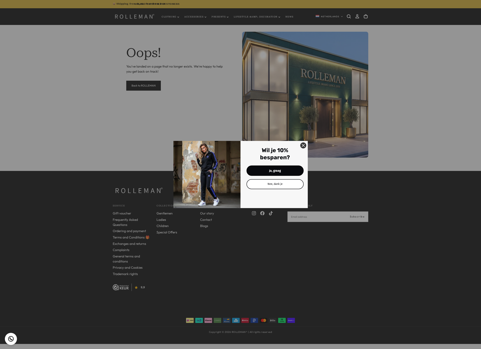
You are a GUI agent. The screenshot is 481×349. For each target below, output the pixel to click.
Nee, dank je (275, 184)
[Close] (303, 145)
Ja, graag (275, 170)
